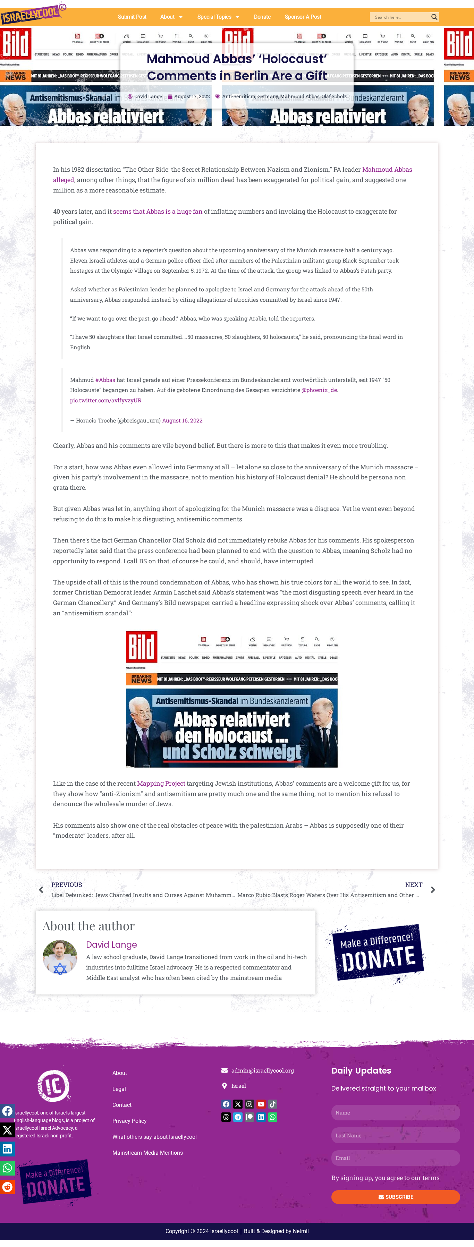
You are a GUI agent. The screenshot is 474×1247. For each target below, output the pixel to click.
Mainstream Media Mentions (147, 1153)
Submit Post (132, 17)
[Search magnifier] (434, 17)
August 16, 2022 (182, 420)
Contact (122, 1105)
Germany (267, 96)
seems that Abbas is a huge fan (158, 211)
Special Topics (214, 17)
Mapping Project (161, 783)
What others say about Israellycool (154, 1137)
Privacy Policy (129, 1121)
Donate (262, 17)
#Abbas (105, 379)
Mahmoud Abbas (300, 96)
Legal (119, 1089)
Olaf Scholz (334, 96)
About (167, 17)
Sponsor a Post (303, 17)
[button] (7, 1111)
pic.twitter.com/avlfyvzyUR (106, 400)
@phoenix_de (319, 389)
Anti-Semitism (238, 96)
